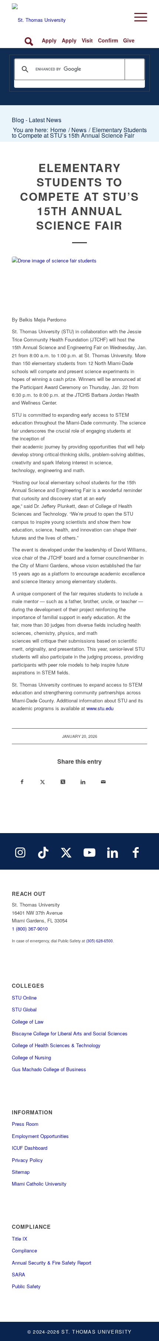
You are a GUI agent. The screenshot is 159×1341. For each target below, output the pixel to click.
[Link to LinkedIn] (112, 851)
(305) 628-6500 (99, 940)
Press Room (25, 1123)
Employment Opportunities (40, 1135)
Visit (87, 40)
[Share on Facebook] (22, 782)
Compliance (24, 1250)
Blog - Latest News (36, 120)
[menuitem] (137, 17)
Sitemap (21, 1171)
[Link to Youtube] (89, 851)
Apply (49, 40)
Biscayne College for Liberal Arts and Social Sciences (70, 1033)
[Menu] (137, 17)
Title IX (19, 1238)
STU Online (24, 997)
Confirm (108, 40)
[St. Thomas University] (66, 17)
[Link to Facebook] (136, 851)
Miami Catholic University (39, 1183)
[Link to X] (66, 851)
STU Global (24, 1009)
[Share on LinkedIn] (83, 782)
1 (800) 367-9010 (30, 928)
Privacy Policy (27, 1159)
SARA (18, 1274)
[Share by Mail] (103, 782)
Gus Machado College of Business (49, 1069)
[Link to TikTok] (43, 851)
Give (129, 40)
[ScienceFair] (79, 282)
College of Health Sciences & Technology (56, 1045)
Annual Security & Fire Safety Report (51, 1262)
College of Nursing (31, 1057)
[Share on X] (42, 782)
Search (30, 40)
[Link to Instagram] (20, 851)
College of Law (27, 1021)
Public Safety (26, 1286)
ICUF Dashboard (29, 1147)
